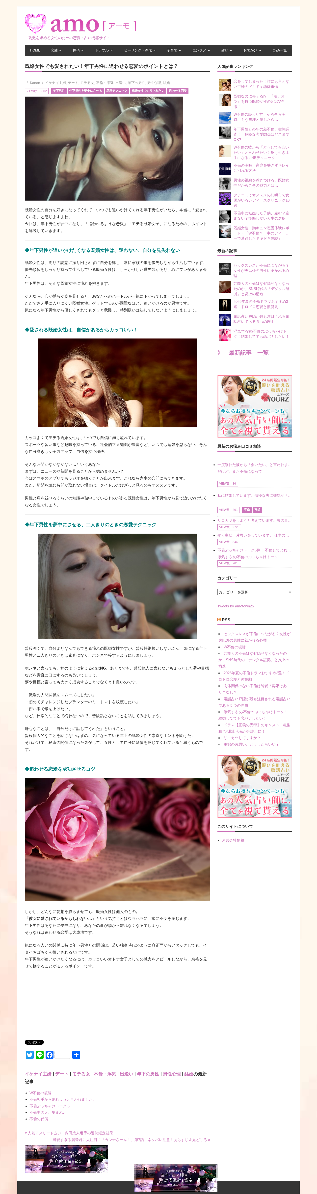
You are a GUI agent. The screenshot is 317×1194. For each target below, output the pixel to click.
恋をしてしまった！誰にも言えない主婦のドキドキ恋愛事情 (261, 84)
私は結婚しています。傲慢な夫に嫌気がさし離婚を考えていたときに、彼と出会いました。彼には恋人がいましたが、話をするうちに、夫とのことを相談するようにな (254, 495)
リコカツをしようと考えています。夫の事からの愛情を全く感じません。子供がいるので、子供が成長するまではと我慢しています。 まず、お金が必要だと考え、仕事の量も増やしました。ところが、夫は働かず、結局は (254, 520)
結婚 (166, 83)
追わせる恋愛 (178, 90)
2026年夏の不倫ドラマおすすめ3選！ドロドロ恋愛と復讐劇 (261, 304)
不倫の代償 (38, 1119)
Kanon (35, 83)
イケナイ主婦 (55, 83)
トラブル (102, 50)
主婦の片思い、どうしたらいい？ (251, 744)
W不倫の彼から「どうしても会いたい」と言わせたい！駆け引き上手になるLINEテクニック (261, 152)
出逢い (120, 83)
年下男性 (59, 90)
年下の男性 (136, 83)
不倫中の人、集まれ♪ (47, 1112)
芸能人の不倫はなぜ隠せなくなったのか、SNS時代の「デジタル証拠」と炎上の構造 (262, 288)
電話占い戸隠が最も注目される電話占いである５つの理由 (261, 319)
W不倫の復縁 (40, 1093)
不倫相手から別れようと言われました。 (62, 1099)
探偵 (76, 50)
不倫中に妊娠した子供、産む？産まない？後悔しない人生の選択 (261, 215)
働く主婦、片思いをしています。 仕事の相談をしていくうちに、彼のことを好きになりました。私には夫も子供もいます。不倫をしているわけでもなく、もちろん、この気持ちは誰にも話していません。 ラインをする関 (254, 535)
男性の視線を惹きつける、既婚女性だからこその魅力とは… (261, 182)
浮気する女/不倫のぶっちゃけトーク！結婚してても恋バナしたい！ (262, 333)
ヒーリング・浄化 (138, 50)
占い (224, 50)
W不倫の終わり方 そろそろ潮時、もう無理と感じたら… (259, 117)
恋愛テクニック (116, 90)
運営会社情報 (233, 840)
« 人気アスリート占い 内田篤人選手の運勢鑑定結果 (69, 1133)
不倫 (247, 509)
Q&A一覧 (280, 50)
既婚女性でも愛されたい (148, 90)
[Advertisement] (62, 1007)
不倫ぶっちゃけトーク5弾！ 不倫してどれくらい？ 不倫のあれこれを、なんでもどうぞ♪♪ (254, 550)
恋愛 (54, 50)
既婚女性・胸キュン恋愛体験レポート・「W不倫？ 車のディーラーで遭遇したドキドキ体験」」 (261, 233)
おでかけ (250, 50)
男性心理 (154, 83)
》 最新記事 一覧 (243, 353)
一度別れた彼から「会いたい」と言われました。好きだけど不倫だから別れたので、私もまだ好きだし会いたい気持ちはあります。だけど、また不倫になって (254, 468)
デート (73, 83)
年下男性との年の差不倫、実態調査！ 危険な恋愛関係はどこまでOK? (261, 134)
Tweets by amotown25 (235, 606)
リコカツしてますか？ (242, 738)
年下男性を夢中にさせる (85, 90)
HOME (35, 50)
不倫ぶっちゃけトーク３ (49, 1106)
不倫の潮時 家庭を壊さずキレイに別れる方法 (261, 168)
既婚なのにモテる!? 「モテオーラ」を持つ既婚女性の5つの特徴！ (261, 101)
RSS (226, 620)
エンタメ (199, 50)
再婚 (257, 509)
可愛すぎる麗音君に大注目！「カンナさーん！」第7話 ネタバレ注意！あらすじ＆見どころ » (131, 1140)
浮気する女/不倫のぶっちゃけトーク (247, 557)
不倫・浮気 (104, 83)
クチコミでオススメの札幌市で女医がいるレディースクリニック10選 (262, 200)
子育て (172, 50)
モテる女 (87, 83)
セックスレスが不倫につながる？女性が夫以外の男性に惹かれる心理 (261, 270)
